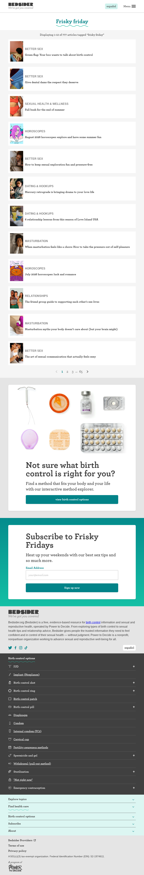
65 (81, 371)
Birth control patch (25, 699)
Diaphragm (20, 715)
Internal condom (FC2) (27, 731)
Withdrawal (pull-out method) (32, 763)
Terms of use (16, 845)
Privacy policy (17, 850)
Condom (19, 723)
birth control (93, 622)
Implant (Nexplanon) (27, 674)
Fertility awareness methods (31, 747)
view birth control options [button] (72, 499)
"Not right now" (23, 779)
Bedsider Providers (20, 840)
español (111, 6)
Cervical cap (21, 739)
